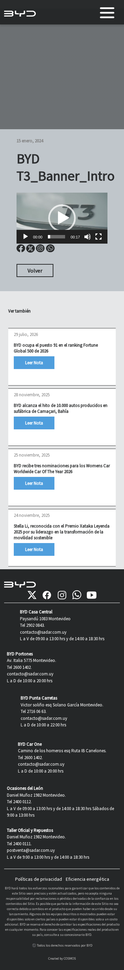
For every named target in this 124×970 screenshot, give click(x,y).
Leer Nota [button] (34, 363)
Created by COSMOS (62, 958)
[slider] (56, 236)
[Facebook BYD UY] (47, 595)
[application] (62, 218)
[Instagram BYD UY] (62, 595)
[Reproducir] (25, 236)
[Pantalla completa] (98, 236)
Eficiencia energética (87, 879)
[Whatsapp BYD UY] (76, 595)
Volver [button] (35, 270)
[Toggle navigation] (107, 13)
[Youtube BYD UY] (91, 595)
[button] (62, 218)
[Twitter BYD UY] (32, 595)
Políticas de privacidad (38, 879)
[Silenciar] (87, 236)
